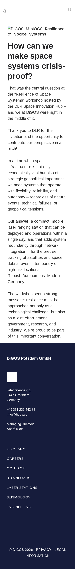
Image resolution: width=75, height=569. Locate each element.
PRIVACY (44, 549)
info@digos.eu (17, 414)
